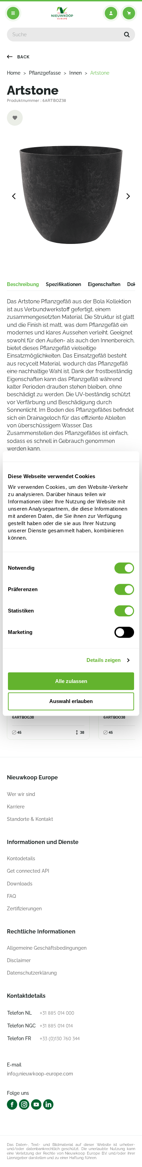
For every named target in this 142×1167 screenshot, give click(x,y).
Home (13, 73)
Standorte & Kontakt (30, 819)
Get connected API (28, 871)
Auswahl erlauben (71, 701)
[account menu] (111, 13)
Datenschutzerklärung (32, 973)
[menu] (13, 13)
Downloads (19, 883)
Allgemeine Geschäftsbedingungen (47, 948)
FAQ (11, 896)
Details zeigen (104, 660)
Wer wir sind (21, 794)
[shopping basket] (129, 13)
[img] (62, 13)
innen (75, 73)
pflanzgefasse (45, 73)
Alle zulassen (71, 681)
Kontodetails (21, 858)
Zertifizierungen (24, 908)
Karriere (15, 806)
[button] (127, 34)
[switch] (124, 589)
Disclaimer (19, 960)
